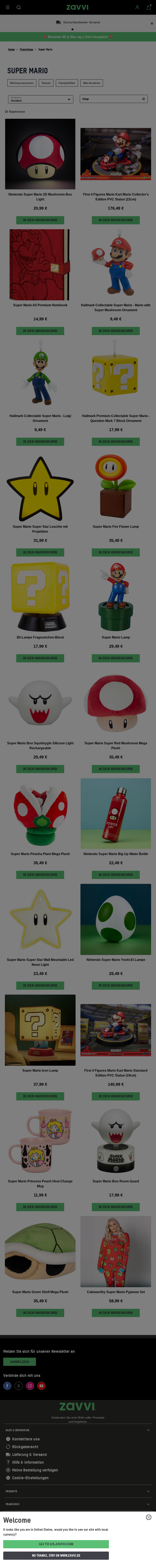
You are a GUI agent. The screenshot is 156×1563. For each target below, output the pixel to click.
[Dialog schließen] (148, 1517)
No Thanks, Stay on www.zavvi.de (56, 1555)
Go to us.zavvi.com (56, 1544)
